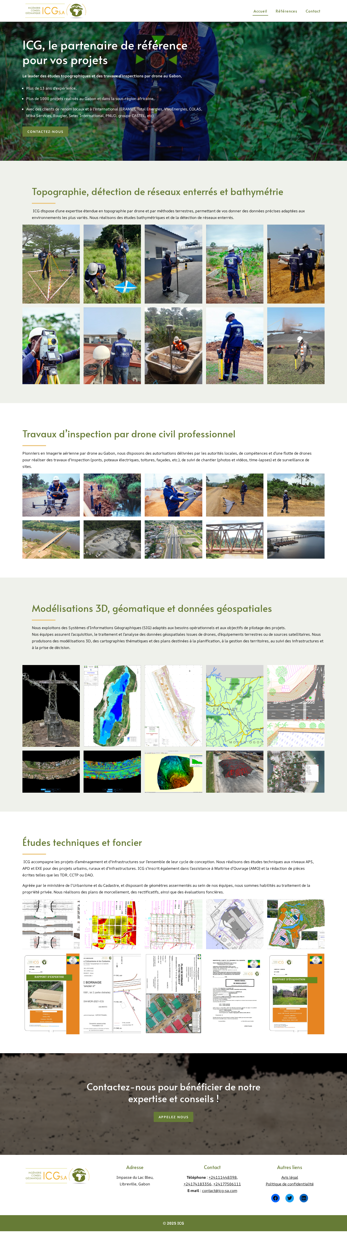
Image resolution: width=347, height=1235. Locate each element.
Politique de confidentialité (290, 1184)
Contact (313, 10)
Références (286, 10)
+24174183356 (198, 1184)
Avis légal (289, 1177)
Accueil (260, 10)
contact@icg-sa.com (219, 1190)
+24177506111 (227, 1184)
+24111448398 (223, 1177)
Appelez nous (174, 1117)
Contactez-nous (45, 131)
